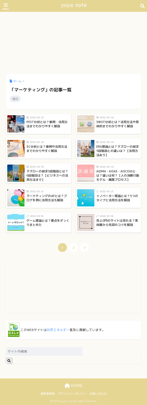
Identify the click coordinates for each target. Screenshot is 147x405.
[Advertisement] (73, 40)
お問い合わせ (98, 394)
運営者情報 (47, 394)
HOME (76, 385)
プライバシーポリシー (72, 394)
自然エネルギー (58, 330)
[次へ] (84, 247)
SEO (15, 99)
